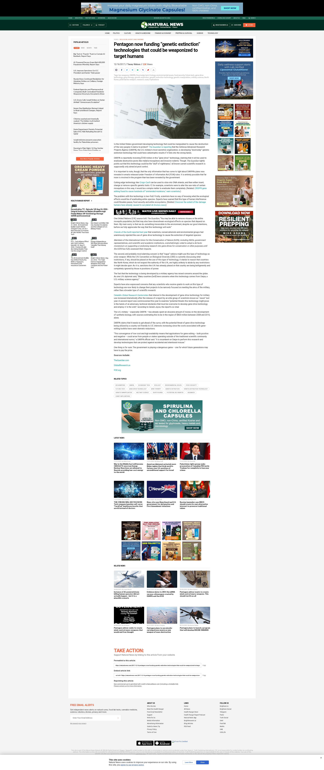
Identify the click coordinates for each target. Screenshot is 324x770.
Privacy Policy (152, 729)
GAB (221, 729)
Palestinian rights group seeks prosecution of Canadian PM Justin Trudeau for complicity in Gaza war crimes (194, 467)
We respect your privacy (78, 723)
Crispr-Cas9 (145, 182)
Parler (222, 715)
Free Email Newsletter (154, 712)
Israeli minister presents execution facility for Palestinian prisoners (87, 141)
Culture (127, 33)
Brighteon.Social (225, 709)
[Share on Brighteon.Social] (116, 70)
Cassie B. (192, 461)
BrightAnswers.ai (209, 18)
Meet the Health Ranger (155, 709)
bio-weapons (124, 75)
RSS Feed (187, 726)
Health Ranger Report (80, 201)
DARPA (133, 75)
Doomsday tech (142, 75)
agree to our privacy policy (132, 765)
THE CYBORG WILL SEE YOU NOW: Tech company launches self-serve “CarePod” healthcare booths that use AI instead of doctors (128, 505)
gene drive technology (138, 389)
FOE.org (117, 370)
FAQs (243, 18)
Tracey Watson (133, 64)
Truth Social (224, 718)
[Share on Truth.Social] (143, 70)
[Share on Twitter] (127, 70)
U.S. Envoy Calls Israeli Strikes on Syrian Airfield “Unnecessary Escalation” (89, 101)
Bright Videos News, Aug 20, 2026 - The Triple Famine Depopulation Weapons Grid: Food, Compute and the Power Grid (99, 262)
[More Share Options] (153, 70)
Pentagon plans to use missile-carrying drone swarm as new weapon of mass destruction (160, 630)
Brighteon (79, 18)
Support (149, 715)
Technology (213, 33)
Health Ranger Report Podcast (194, 715)
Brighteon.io (224, 706)
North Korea (158, 392)
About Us (237, 18)
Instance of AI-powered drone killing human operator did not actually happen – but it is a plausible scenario (126, 595)
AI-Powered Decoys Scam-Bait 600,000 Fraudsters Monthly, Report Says (89, 63)
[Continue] (118, 718)
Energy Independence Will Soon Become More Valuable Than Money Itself (99, 244)
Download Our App (224, 18)
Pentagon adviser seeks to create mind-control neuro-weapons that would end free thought (128, 630)
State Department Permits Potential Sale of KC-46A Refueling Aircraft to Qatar (88, 131)
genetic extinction (142, 77)
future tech (189, 75)
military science (197, 77)
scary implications (152, 80)
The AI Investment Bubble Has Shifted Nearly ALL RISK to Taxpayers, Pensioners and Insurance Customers (80, 261)
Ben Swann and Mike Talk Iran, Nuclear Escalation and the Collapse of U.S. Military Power (100, 226)
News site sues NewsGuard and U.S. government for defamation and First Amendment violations (161, 504)
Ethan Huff (160, 461)
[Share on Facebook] (122, 70)
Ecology (153, 75)
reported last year (131, 232)
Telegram (223, 712)
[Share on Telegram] (132, 70)
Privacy (122, 750)
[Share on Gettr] (148, 70)
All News (187, 709)
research (140, 80)
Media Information (153, 720)
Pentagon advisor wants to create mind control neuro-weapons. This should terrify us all (194, 594)
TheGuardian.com (121, 360)
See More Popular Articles (90, 159)
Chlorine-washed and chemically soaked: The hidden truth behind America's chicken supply (87, 121)
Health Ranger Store (191, 712)
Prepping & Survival (184, 33)
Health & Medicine (142, 33)
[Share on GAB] (137, 70)
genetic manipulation (182, 77)
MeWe (222, 726)
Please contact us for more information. (128, 686)
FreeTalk (223, 723)
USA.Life (223, 732)
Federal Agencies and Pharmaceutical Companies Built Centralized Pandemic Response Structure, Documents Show (89, 91)
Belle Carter (127, 461)
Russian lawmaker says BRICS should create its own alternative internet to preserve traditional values (194, 505)
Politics (116, 33)
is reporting (160, 147)
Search (253, 18)
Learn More (189, 762)
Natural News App (190, 718)
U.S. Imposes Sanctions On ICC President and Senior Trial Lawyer (87, 71)
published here (140, 754)
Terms (128, 750)
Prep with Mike (90, 18)
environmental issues (165, 75)
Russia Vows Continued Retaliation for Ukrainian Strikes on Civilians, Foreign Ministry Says (89, 81)
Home (70, 18)
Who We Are (151, 706)
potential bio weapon (127, 80)
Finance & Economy (163, 33)
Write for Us (151, 718)
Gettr (221, 720)
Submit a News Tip (153, 726)
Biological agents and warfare (132, 39)
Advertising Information (155, 723)
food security (179, 75)
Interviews (101, 18)
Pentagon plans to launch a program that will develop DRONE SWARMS (195, 629)
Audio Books (112, 18)
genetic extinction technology (161, 77)
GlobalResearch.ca (122, 365)
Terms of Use (151, 732)
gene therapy (128, 77)
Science (200, 33)
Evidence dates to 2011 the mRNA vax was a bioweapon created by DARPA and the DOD (161, 594)
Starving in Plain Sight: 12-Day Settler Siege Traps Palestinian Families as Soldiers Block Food (88, 150)
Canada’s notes (131, 295)
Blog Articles (188, 723)
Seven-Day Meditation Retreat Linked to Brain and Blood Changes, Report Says (88, 110)
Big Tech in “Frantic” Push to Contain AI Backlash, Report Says (89, 55)
